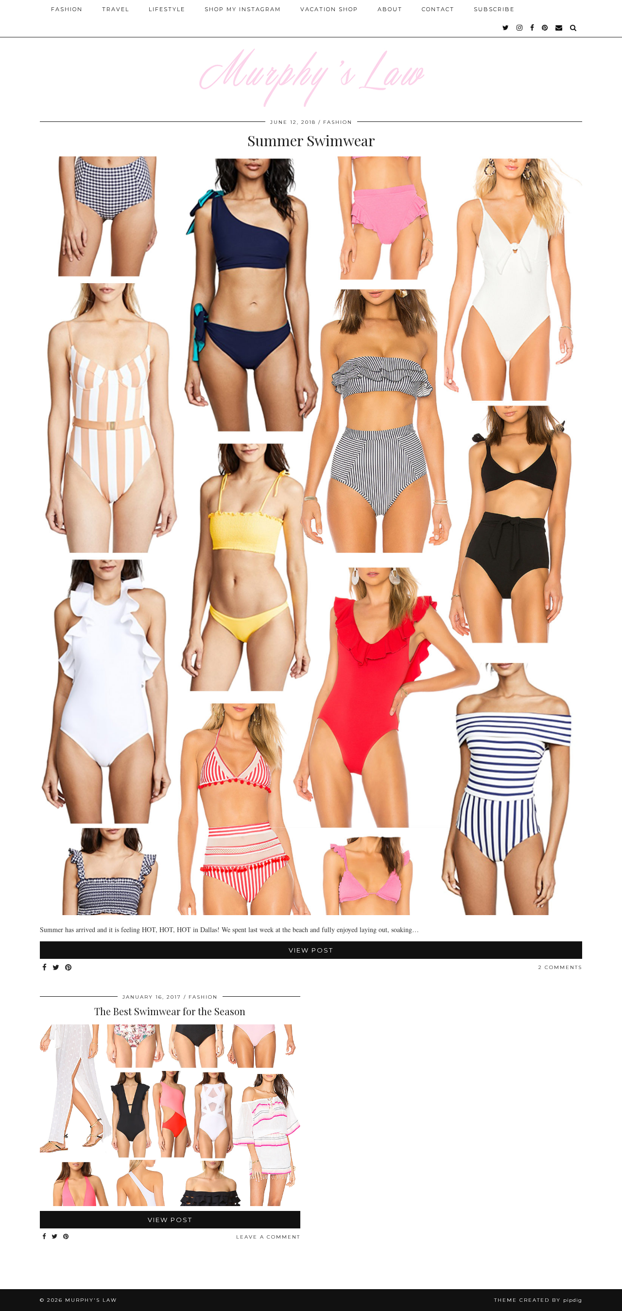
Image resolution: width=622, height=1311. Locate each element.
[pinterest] (545, 27)
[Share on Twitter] (56, 968)
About (390, 9)
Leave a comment (268, 1237)
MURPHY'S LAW (91, 1300)
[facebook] (532, 27)
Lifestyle (167, 9)
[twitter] (506, 27)
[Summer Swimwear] (311, 912)
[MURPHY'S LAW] (311, 53)
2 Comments (560, 967)
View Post (311, 950)
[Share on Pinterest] (69, 968)
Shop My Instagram (243, 9)
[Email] (559, 27)
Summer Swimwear (311, 140)
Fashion (67, 9)
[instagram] (520, 27)
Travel (115, 9)
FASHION (337, 122)
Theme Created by (538, 1300)
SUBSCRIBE (494, 9)
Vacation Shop (329, 9)
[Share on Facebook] (45, 968)
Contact (438, 9)
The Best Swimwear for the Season (169, 1011)
